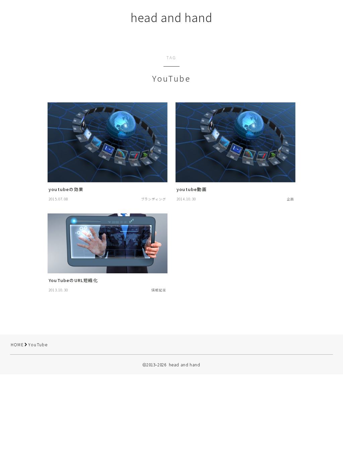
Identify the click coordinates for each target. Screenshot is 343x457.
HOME (17, 344)
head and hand (171, 17)
